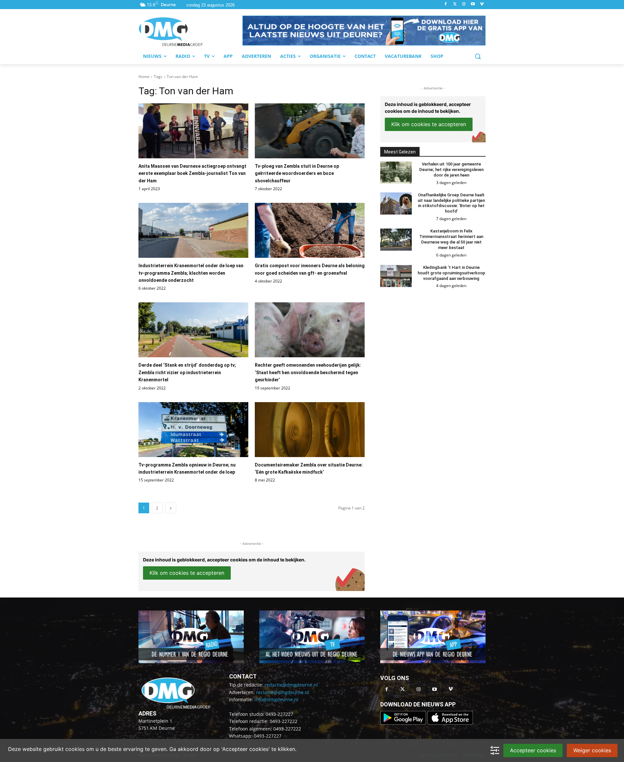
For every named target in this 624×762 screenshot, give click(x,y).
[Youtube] (472, 4)
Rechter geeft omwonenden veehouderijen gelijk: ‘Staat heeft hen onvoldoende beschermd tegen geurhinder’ (308, 372)
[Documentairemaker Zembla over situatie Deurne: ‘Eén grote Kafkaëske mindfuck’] (310, 429)
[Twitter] (455, 4)
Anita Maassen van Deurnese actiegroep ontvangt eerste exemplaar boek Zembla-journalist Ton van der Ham (192, 173)
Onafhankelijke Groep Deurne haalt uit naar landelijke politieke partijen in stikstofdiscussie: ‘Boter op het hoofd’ (451, 203)
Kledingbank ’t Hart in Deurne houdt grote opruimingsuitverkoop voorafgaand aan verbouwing (451, 273)
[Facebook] (445, 4)
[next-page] (170, 508)
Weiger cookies (592, 750)
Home (144, 76)
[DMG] (190, 31)
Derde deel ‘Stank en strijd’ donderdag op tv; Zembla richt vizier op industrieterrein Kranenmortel (187, 372)
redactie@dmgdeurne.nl (291, 685)
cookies (74, 749)
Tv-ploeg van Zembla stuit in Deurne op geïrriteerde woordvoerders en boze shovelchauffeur (297, 173)
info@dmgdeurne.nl (276, 699)
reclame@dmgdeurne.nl (282, 692)
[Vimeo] (482, 4)
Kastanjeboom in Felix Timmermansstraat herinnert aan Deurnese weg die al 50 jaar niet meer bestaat (451, 239)
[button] (364, 30)
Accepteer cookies (533, 750)
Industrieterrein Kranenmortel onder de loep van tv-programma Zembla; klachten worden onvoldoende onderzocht (190, 273)
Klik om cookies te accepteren (187, 573)
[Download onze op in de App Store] (450, 723)
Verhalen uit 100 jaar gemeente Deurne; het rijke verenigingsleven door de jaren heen (451, 169)
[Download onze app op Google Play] (403, 723)
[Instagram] (464, 4)
